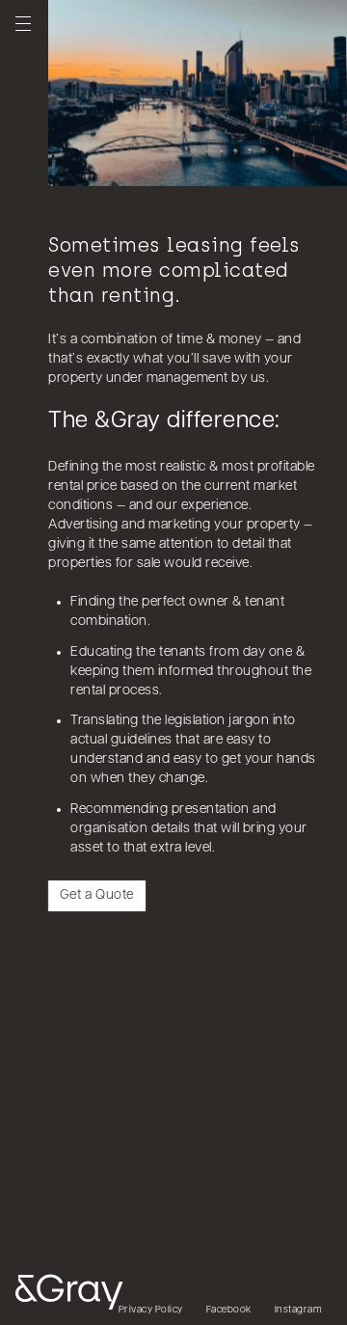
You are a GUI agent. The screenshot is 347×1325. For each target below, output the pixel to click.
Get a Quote (97, 895)
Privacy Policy (151, 1310)
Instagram (299, 1310)
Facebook (229, 1310)
